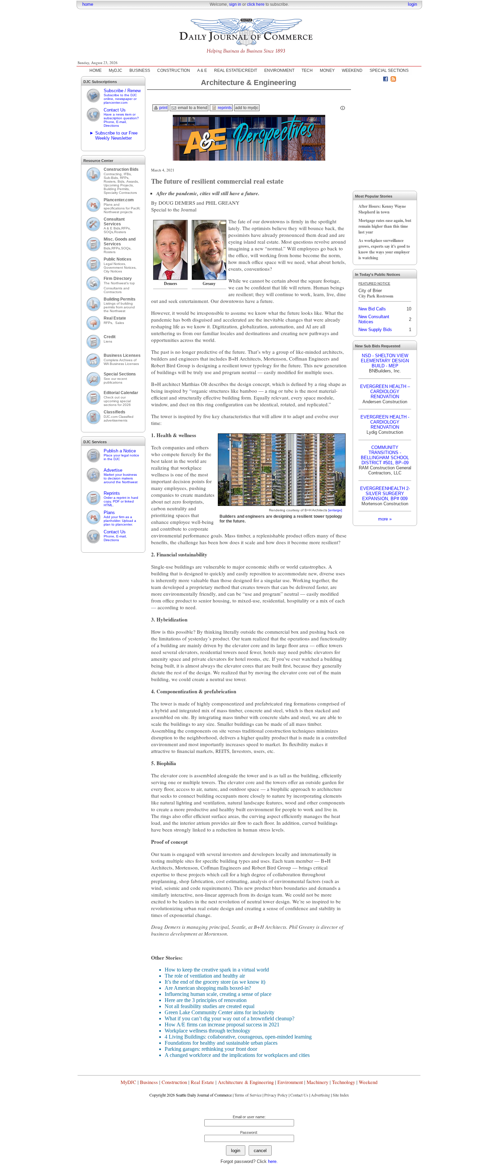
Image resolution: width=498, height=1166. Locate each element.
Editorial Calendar (121, 392)
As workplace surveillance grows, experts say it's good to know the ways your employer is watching (384, 249)
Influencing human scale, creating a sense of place (218, 994)
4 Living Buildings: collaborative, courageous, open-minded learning (238, 1037)
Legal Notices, (115, 264)
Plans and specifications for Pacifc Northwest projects (122, 208)
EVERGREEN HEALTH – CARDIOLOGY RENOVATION (385, 391)
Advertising (320, 1095)
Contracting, (114, 174)
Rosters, (111, 181)
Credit (110, 336)
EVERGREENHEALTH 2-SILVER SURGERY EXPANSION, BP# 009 (385, 493)
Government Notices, (121, 267)
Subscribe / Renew (122, 96)
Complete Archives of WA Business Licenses (121, 362)
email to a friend (192, 107)
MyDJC (115, 70)
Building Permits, (117, 189)
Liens (108, 341)
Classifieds (114, 412)
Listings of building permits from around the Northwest (119, 307)
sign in (235, 4)
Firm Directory (118, 278)
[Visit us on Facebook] (385, 80)
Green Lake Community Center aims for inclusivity (219, 1012)
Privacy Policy (276, 1095)
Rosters (120, 232)
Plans (120, 518)
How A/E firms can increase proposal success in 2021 (222, 1024)
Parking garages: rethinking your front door (211, 1049)
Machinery (317, 1082)
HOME (95, 70)
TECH (307, 70)
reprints (224, 107)
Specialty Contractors (121, 193)
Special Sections (120, 374)
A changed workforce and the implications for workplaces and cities (237, 1055)
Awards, (132, 181)
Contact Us (121, 117)
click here (256, 4)
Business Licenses (122, 355)
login (412, 4)
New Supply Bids (375, 329)
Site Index (341, 1095)
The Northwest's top (119, 283)
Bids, (122, 181)
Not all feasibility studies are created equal (209, 1006)
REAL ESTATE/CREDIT (235, 70)
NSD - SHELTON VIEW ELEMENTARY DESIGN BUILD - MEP (385, 360)
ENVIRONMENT (279, 70)
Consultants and (116, 288)
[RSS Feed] (393, 80)
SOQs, (109, 232)
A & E (202, 70)
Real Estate (115, 318)
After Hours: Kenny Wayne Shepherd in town (382, 209)
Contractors (113, 292)
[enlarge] (335, 510)
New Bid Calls (372, 308)
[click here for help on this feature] (343, 108)
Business (149, 1082)
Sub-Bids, (112, 178)
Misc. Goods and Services (120, 241)
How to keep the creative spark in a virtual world (217, 970)
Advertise (121, 476)
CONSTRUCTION (173, 70)
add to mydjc (246, 107)
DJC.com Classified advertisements (118, 418)
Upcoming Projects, (119, 185)
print (162, 107)
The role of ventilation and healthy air (205, 976)
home (87, 4)
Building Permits (120, 299)
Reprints (121, 499)
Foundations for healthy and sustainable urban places (221, 1043)
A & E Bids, (112, 228)
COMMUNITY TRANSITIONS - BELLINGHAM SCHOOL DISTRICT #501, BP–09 (385, 455)
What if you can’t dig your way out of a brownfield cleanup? (229, 1018)
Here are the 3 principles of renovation (206, 1000)
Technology (343, 1082)
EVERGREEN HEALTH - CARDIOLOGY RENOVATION (384, 422)
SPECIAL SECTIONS (389, 70)
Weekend (368, 1082)
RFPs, (125, 178)
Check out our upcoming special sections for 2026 (117, 401)
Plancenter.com (119, 200)
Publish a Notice (121, 454)
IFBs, (128, 174)
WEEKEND (352, 70)
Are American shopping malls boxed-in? (208, 988)
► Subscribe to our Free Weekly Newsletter (113, 135)
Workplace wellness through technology (207, 1031)
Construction (174, 1082)
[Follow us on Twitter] (377, 80)
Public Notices (117, 259)
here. (273, 1161)
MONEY (327, 70)
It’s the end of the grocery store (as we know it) (215, 982)
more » (385, 518)
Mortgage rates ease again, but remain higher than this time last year (384, 226)
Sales (119, 323)
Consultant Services (114, 221)
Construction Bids (121, 169)
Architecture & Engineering (246, 1082)
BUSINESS (139, 70)
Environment (290, 1082)
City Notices (113, 271)
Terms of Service (248, 1095)
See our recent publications (115, 380)
